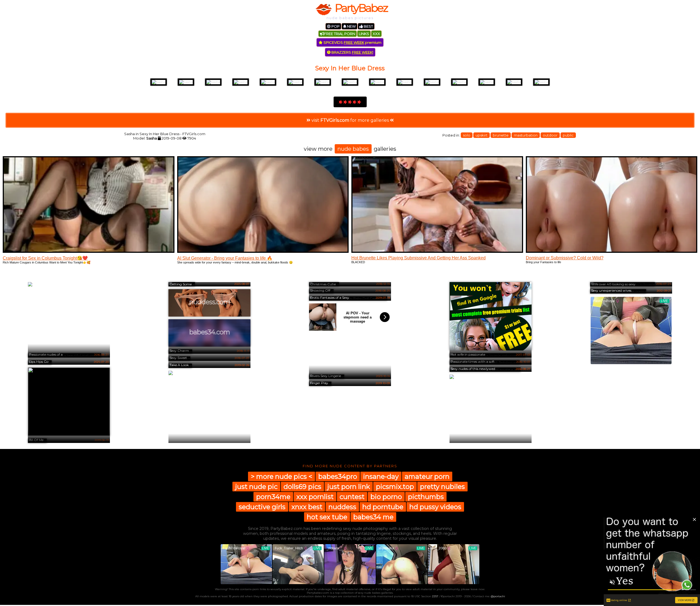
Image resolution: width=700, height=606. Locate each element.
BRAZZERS (352, 52)
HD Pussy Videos (435, 507)
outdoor (550, 135)
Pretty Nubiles (442, 487)
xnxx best (306, 507)
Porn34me (273, 497)
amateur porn (427, 476)
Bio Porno (386, 497)
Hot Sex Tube (327, 517)
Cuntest (352, 497)
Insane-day (381, 476)
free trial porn (339, 33)
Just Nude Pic (256, 487)
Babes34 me (373, 517)
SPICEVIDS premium (352, 42)
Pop (335, 26)
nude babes (353, 149)
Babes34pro (337, 476)
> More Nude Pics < (281, 476)
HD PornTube (382, 507)
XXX (376, 33)
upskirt (482, 135)
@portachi (498, 596)
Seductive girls (262, 507)
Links (364, 33)
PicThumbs (426, 497)
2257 (435, 596)
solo (466, 135)
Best (368, 26)
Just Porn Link (348, 487)
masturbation (526, 135)
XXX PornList (315, 497)
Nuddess (342, 507)
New (351, 26)
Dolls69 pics (302, 487)
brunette (501, 135)
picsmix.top (395, 487)
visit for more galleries (350, 120)
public (568, 135)
